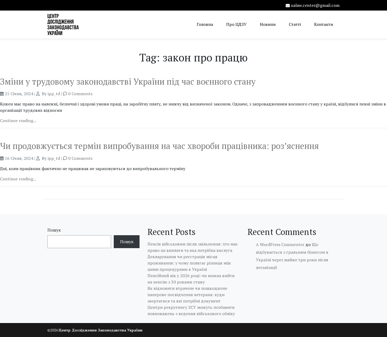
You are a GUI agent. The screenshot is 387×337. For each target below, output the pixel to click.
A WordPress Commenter (280, 244)
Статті (295, 24)
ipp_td (54, 94)
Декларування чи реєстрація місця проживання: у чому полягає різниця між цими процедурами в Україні (189, 263)
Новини (268, 24)
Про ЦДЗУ (236, 24)
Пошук (54, 230)
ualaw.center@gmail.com (315, 5)
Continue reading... (18, 120)
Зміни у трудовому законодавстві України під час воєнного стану (128, 81)
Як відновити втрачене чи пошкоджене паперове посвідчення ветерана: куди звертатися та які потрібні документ (187, 294)
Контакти (323, 24)
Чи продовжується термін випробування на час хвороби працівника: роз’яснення (159, 145)
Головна (205, 24)
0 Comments (80, 94)
